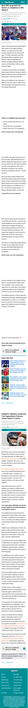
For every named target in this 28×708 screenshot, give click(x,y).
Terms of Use (5, 685)
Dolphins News (9, 662)
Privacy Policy (17, 682)
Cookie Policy (17, 685)
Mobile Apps (5, 680)
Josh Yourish (6, 18)
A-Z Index (4, 693)
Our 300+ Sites (17, 677)
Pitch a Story (5, 682)
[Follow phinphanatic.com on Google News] (24, 351)
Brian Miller (6, 427)
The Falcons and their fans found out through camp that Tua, (13, 626)
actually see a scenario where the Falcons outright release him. (12, 638)
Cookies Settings (18, 693)
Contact (3, 677)
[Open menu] (2, 2)
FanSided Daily (17, 680)
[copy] (11, 21)
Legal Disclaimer (6, 688)
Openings (16, 674)
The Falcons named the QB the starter (12, 469)
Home (2, 403)
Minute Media (8, 696)
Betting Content (10, 403)
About (3, 674)
